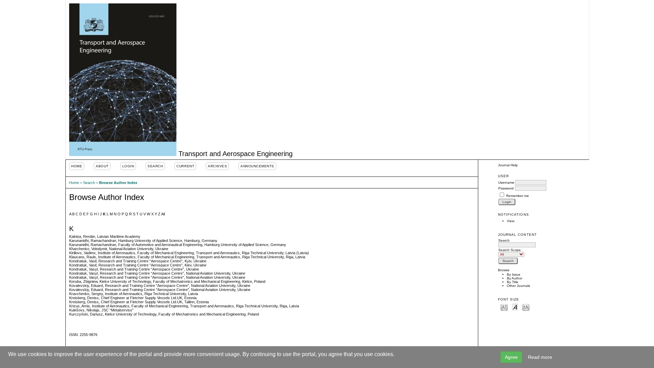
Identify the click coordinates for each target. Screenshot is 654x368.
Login (128, 166)
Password (506, 188)
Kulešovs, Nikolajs (84, 310)
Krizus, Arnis (79, 306)
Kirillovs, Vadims (82, 253)
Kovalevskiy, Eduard (86, 285)
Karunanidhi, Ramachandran (92, 241)
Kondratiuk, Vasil (82, 261)
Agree (511, 357)
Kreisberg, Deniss (84, 298)
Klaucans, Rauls (82, 257)
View (510, 221)
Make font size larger (526, 307)
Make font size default (515, 307)
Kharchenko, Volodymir (88, 249)
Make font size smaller (504, 307)
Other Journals (518, 286)
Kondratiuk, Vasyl (83, 269)
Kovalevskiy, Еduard (86, 290)
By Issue (513, 274)
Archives (217, 166)
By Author (514, 278)
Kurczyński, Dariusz (86, 314)
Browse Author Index (118, 183)
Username (506, 182)
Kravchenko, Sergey (86, 294)
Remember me (517, 196)
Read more (540, 357)
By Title (512, 282)
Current (185, 166)
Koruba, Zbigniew (83, 281)
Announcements (257, 166)
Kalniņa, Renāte (82, 236)
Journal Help (508, 165)
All (163, 214)
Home (76, 166)
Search (155, 166)
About (102, 166)
